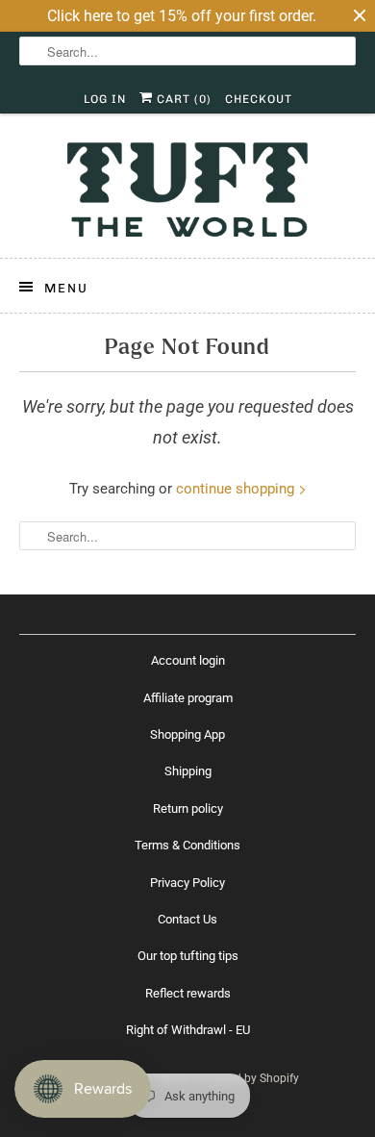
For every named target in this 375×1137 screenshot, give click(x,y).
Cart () (182, 99)
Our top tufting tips (188, 955)
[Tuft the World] (188, 192)
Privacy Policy (187, 882)
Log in (105, 99)
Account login (188, 660)
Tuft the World (153, 1078)
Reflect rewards (188, 993)
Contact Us (187, 919)
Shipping (188, 771)
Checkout (258, 99)
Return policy (188, 808)
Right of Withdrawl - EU (188, 1030)
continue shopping (237, 488)
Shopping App (187, 734)
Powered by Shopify (247, 1078)
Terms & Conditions (187, 845)
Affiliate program (188, 698)
